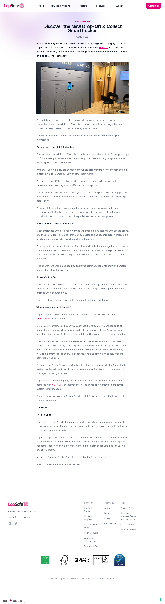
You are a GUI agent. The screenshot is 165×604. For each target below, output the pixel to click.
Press (107, 518)
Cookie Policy (127, 524)
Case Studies (110, 523)
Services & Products (60, 6)
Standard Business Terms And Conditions (128, 516)
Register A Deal (91, 546)
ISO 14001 (57, 384)
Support (119, 6)
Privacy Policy (127, 508)
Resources (101, 6)
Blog (106, 513)
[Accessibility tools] (11, 599)
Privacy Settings (128, 529)
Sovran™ (103, 47)
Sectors (83, 6)
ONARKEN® (42, 318)
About (41, 6)
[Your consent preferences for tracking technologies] (160, 599)
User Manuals (91, 533)
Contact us (153, 6)
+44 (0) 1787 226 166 (19, 517)
